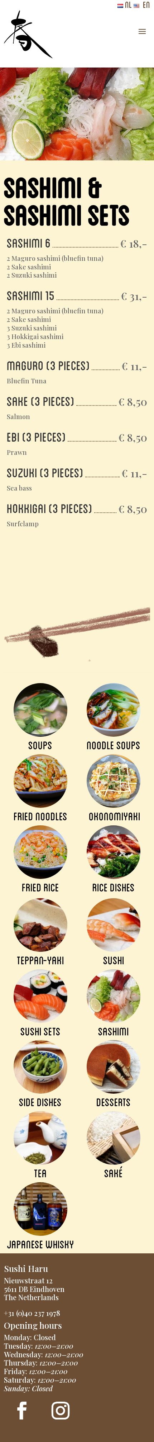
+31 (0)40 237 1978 (32, 1313)
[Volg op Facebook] (22, 1410)
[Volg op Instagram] (60, 1410)
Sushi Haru (26, 1268)
